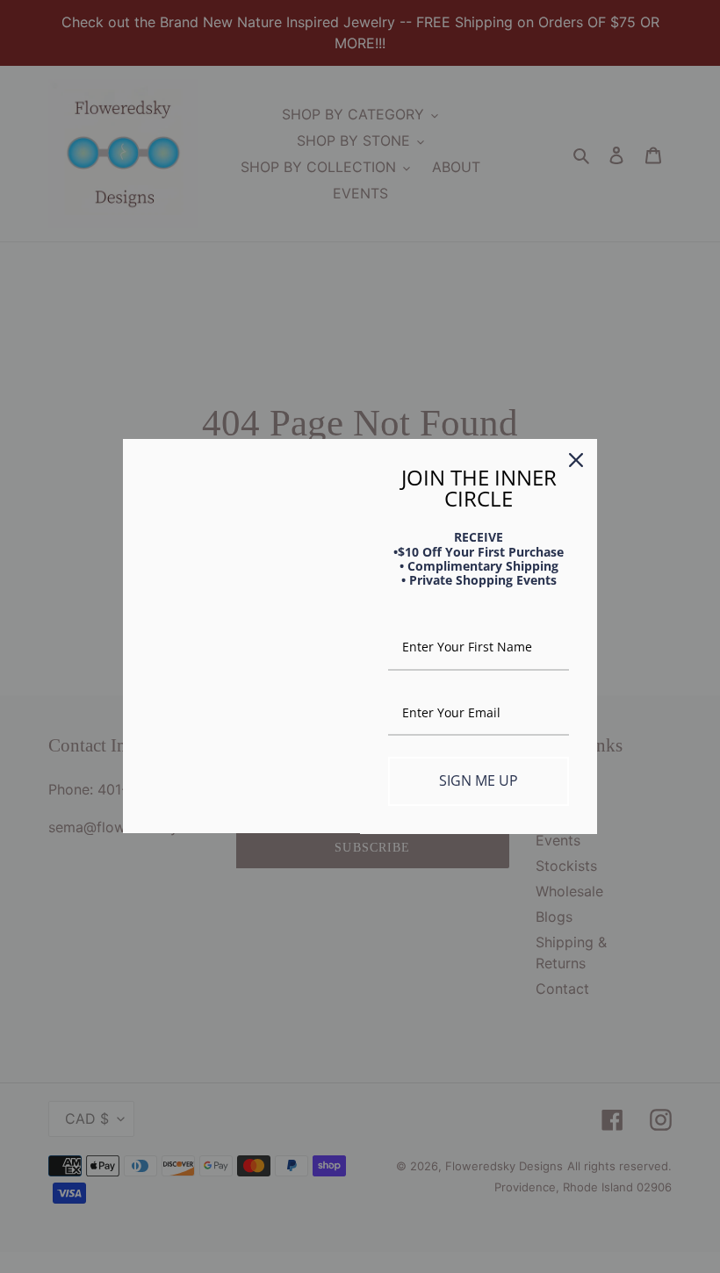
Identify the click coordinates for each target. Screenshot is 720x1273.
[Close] (576, 460)
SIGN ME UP (478, 780)
